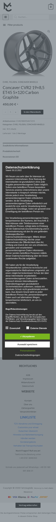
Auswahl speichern (27, 344)
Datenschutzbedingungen (27, 355)
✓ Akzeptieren (27, 336)
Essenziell (15, 328)
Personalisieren (27, 351)
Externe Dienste (38, 328)
